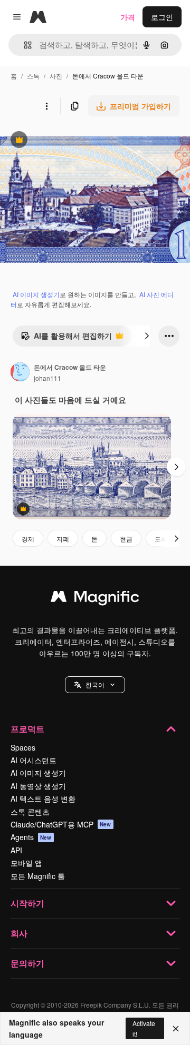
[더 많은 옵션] (46, 105)
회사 (19, 933)
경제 (28, 538)
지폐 (62, 538)
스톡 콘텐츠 (30, 811)
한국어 (95, 684)
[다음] (146, 336)
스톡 (33, 75)
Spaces (23, 747)
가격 (127, 17)
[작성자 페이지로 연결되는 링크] (20, 372)
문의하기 (27, 963)
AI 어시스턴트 (33, 760)
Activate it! (143, 1028)
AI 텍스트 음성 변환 (43, 798)
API (16, 850)
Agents (31, 837)
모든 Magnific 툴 (38, 876)
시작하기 (27, 903)
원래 (61, 140)
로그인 (162, 17)
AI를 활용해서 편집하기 (66, 338)
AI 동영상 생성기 (38, 786)
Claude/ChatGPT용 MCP (61, 824)
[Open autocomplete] (23, 45)
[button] (95, 684)
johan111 (47, 377)
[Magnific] (95, 599)
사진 (56, 75)
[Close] (175, 1028)
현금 (126, 538)
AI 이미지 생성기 (36, 294)
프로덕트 (27, 729)
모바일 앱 (26, 862)
